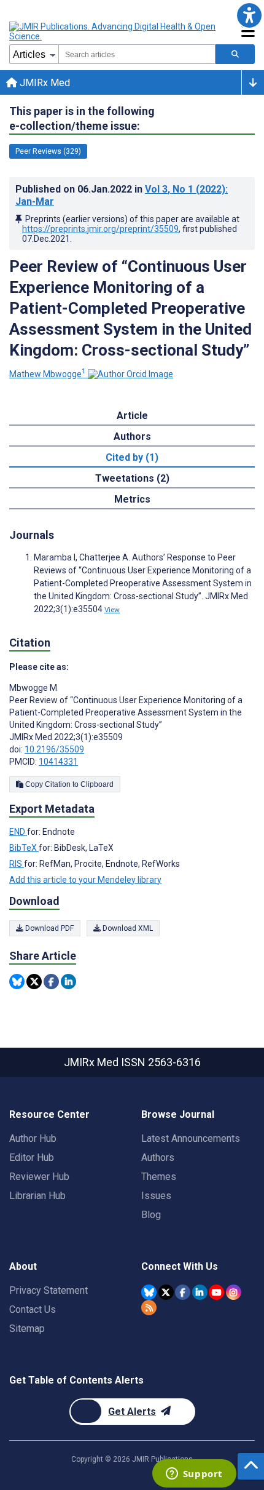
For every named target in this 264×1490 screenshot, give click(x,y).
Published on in (121, 195)
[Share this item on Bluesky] (17, 981)
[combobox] (136, 54)
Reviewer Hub (39, 1176)
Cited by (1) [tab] (132, 457)
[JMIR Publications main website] (113, 31)
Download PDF (48, 928)
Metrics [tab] (132, 499)
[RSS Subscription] (149, 1307)
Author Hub (32, 1138)
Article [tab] (132, 415)
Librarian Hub (37, 1195)
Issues (156, 1195)
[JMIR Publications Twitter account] (166, 1292)
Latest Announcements (190, 1138)
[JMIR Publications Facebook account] (182, 1292)
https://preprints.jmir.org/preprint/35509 (100, 229)
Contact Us (32, 1309)
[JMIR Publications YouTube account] (216, 1292)
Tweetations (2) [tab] (132, 478)
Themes (158, 1176)
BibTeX (24, 848)
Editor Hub (31, 1157)
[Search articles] (235, 54)
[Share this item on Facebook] (51, 981)
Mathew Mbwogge (47, 374)
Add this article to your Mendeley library (85, 880)
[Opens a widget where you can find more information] (194, 1474)
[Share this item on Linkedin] (68, 981)
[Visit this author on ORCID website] (130, 374)
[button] (249, 15)
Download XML (127, 928)
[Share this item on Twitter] (34, 981)
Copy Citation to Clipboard (68, 784)
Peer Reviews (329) (48, 151)
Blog (151, 1215)
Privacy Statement (48, 1290)
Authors (157, 1157)
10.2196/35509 (54, 749)
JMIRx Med (43, 83)
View (112, 609)
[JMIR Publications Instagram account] (233, 1292)
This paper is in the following (82, 118)
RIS (16, 864)
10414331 (58, 762)
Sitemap (27, 1328)
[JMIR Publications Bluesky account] (149, 1292)
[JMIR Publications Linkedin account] (200, 1292)
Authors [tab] (132, 436)
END (18, 832)
